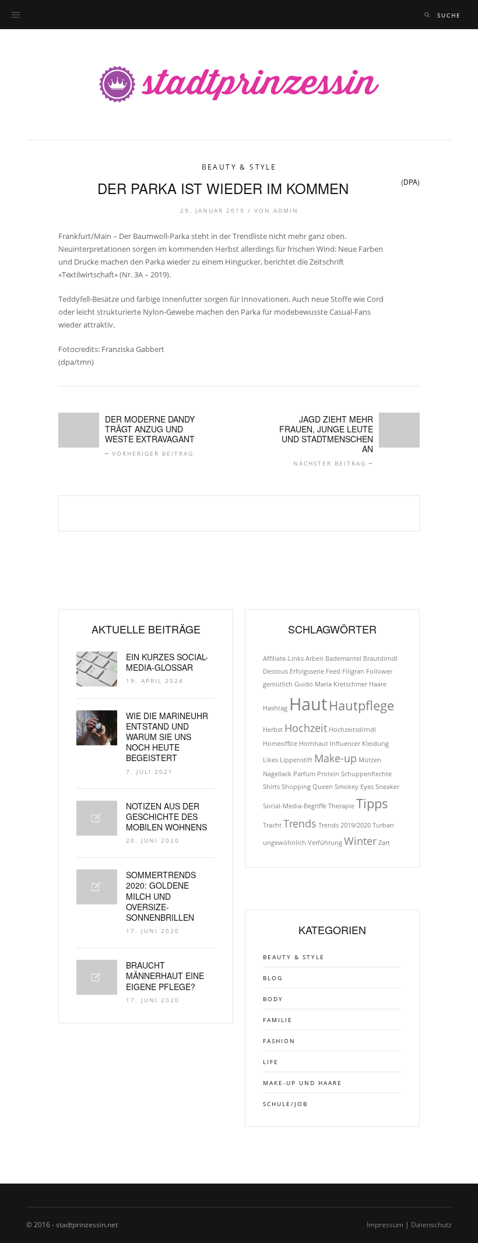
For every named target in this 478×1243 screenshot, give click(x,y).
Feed (333, 671)
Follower (379, 671)
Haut (308, 704)
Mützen (369, 760)
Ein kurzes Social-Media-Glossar (167, 662)
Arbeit (314, 658)
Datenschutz (431, 1225)
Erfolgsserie (307, 671)
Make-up (335, 758)
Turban (383, 825)
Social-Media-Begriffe (294, 806)
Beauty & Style (239, 167)
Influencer (345, 744)
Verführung (325, 843)
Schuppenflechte (366, 774)
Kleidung (375, 744)
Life (271, 1062)
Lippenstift (296, 760)
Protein (328, 774)
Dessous (275, 671)
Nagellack (277, 774)
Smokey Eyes (354, 787)
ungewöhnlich (284, 843)
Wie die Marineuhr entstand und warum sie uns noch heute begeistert (167, 737)
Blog (273, 978)
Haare (377, 684)
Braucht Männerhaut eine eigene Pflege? (165, 975)
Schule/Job (285, 1104)
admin (285, 210)
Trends (300, 823)
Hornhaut (313, 744)
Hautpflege (361, 705)
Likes (270, 760)
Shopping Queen (307, 787)
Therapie (341, 806)
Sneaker (387, 787)
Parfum (304, 774)
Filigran (353, 671)
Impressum (385, 1225)
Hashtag (275, 708)
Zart (384, 843)
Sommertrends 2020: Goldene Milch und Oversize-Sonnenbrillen (161, 896)
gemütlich (278, 684)
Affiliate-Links (283, 658)
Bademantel (343, 658)
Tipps (372, 803)
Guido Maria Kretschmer (330, 684)
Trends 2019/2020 (344, 825)
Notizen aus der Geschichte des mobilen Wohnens (166, 816)
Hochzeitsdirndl (352, 730)
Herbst (273, 730)
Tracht (272, 825)
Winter (360, 841)
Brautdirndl (380, 658)
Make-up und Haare (302, 1083)
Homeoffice (280, 744)
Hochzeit (305, 728)
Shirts (271, 787)
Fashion (279, 1041)
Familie (278, 1020)
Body (273, 999)
